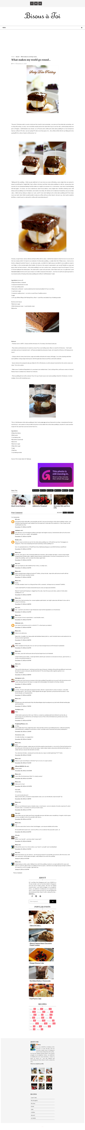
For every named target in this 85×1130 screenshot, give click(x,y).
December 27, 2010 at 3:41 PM (23, 560)
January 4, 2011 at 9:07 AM (22, 858)
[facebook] (32, 3)
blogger (59, 512)
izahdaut (17, 530)
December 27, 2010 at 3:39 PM (23, 549)
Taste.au (28, 459)
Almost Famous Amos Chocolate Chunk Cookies (41, 944)
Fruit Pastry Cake (35, 999)
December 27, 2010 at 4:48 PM (23, 674)
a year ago (42, 422)
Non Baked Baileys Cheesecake (40, 981)
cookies (48, 1012)
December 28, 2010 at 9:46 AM (23, 739)
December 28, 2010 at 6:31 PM (23, 819)
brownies (46, 1009)
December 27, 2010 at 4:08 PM (23, 640)
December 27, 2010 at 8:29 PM (23, 720)
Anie (16, 664)
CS (16, 835)
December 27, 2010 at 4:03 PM (23, 627)
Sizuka (17, 539)
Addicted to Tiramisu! (40, 506)
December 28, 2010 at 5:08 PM (23, 799)
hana (16, 643)
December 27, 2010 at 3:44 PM (23, 577)
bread (38, 1009)
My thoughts (32, 1023)
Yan (16, 813)
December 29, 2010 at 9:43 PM (23, 849)
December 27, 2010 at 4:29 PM (23, 660)
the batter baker (15, 271)
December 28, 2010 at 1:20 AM (23, 731)
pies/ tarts (45, 1026)
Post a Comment (17, 872)
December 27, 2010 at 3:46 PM (23, 594)
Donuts (39, 1015)
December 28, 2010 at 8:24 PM (23, 832)
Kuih (31, 1017)
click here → (32, 893)
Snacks (31, 1029)
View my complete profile (37, 1063)
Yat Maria (18, 709)
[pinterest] (40, 3)
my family (39, 1020)
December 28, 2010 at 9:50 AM (23, 755)
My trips (41, 1023)
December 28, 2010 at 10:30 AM (23, 770)
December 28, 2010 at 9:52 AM (23, 763)
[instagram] (36, 3)
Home (12, 56)
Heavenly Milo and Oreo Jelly (62, 507)
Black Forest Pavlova (18, 506)
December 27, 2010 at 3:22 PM (23, 527)
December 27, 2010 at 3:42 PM (23, 568)
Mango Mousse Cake (37, 963)
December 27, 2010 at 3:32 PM (23, 536)
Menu (4, 27)
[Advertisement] (42, 44)
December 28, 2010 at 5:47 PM (23, 810)
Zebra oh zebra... (35, 926)
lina (16, 563)
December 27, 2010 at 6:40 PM (23, 695)
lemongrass (18, 678)
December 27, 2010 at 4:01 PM (23, 619)
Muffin (31, 1020)
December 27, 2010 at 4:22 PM (23, 648)
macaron (47, 1017)
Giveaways (47, 1015)
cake (31, 1012)
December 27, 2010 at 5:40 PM (23, 684)
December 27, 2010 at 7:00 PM (23, 706)
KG (16, 519)
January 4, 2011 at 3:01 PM (22, 869)
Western (38, 1029)
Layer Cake (38, 1017)
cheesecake (39, 1012)
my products (49, 1020)
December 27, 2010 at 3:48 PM (23, 604)
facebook (70, 512)
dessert (31, 1015)
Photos (31, 1026)
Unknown (17, 623)
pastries (50, 1023)
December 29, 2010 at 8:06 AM (23, 841)
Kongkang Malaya (20, 723)
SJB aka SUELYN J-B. (20, 766)
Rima (16, 552)
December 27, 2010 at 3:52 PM (23, 612)
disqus (65, 512)
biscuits (31, 1009)
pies (37, 1026)
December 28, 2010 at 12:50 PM (23, 778)
